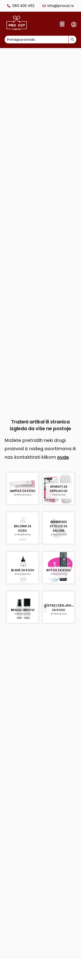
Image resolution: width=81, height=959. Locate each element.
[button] (50, 25)
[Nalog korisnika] (73, 24)
